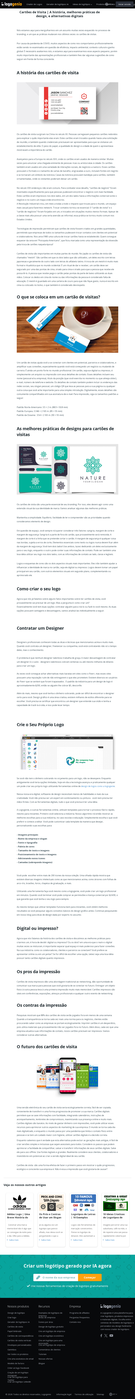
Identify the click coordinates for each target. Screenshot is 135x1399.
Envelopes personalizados (19, 1345)
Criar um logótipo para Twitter (18, 1378)
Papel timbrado (14, 1331)
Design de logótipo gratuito (51, 1326)
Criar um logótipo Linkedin (19, 1381)
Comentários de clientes (49, 1349)
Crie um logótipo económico (51, 1335)
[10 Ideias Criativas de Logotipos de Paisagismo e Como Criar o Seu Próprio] (115, 1202)
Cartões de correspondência (20, 1335)
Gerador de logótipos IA (57, 4)
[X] (105, 1335)
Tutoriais (42, 1354)
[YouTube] (111, 1335)
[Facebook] (101, 1335)
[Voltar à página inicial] (12, 4)
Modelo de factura (16, 1363)
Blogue (41, 1363)
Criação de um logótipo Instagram (18, 1374)
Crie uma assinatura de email (20, 1358)
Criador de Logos (34, 4)
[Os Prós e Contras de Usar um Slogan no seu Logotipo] (51, 1202)
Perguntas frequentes (79, 1317)
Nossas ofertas (45, 1358)
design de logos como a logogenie (98, 786)
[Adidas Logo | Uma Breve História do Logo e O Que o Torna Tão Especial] (19, 1202)
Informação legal (63, 1394)
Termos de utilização (83, 1394)
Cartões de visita (15, 1326)
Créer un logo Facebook (18, 1368)
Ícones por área (45, 1322)
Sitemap (100, 1394)
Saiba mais (14, 1240)
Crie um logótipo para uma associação (50, 1342)
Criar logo (12, 1317)
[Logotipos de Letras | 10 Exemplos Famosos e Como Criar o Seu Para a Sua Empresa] (83, 1202)
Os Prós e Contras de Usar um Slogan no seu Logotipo (50, 1217)
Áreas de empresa (46, 1317)
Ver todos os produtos (18, 1354)
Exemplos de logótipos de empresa (50, 1314)
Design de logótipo (16, 1312)
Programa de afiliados (79, 1312)
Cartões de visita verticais (19, 1340)
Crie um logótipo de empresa (51, 1331)
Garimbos (12, 1349)
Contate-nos (75, 1322)
